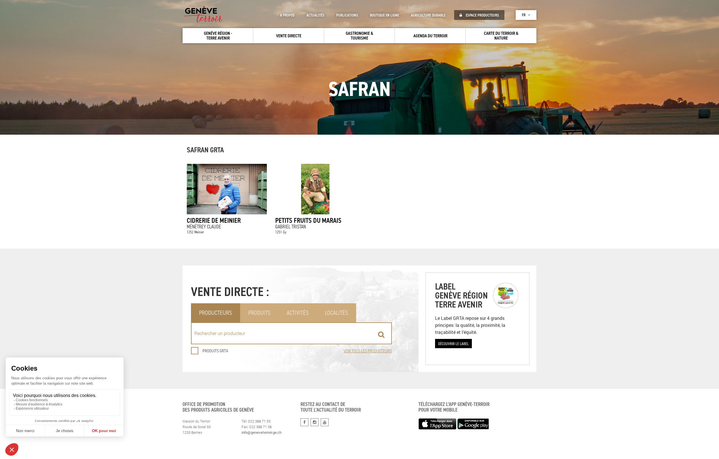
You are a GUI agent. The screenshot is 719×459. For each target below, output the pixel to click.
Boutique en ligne (384, 15)
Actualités (315, 15)
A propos (287, 15)
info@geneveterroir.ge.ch (261, 432)
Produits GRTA (215, 351)
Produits (259, 312)
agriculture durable (428, 15)
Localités (336, 312)
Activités (298, 312)
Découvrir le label (453, 343)
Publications (347, 15)
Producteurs (215, 312)
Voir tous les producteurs (367, 351)
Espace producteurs (482, 15)
